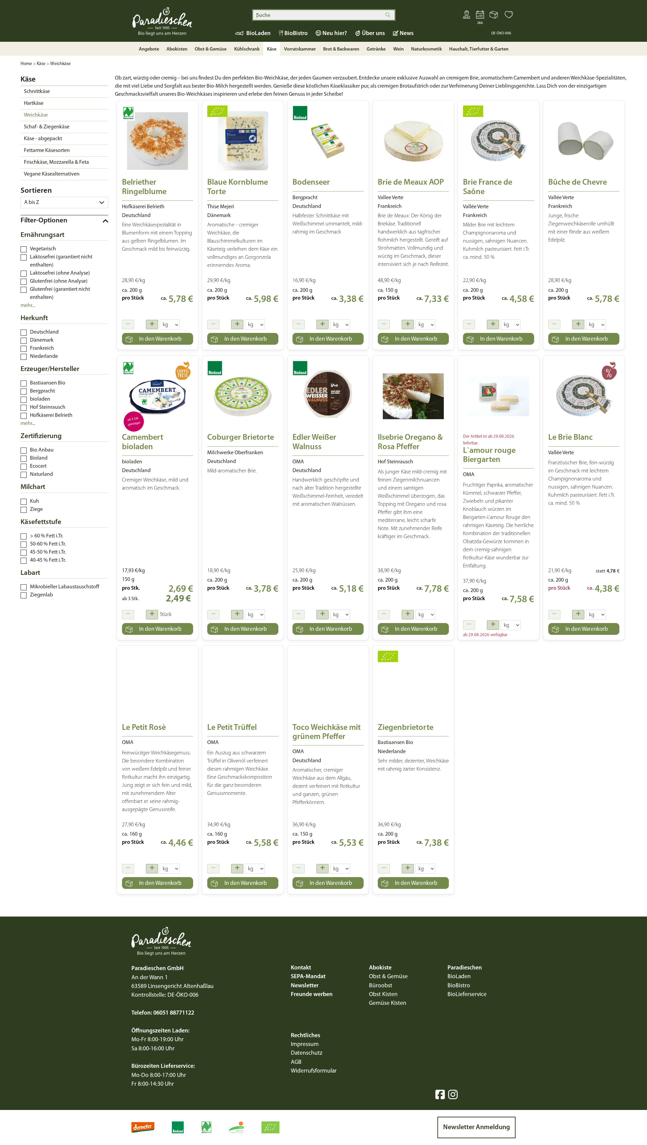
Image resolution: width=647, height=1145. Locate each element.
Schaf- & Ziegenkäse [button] (46, 127)
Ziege (36, 509)
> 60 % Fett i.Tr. (46, 536)
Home (26, 64)
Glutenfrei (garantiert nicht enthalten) (60, 293)
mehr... (28, 305)
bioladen (40, 399)
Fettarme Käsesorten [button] (47, 150)
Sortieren (36, 191)
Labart (30, 573)
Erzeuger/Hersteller (50, 369)
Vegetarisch (43, 249)
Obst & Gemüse (388, 977)
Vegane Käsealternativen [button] (52, 174)
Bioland (39, 458)
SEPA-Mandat (308, 977)
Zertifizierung (41, 436)
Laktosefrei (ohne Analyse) (60, 273)
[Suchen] (388, 15)
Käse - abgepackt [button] (43, 139)
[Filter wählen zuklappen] (64, 220)
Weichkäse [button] (36, 115)
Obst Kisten (383, 994)
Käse (41, 64)
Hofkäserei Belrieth (51, 415)
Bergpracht (42, 391)
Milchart (33, 487)
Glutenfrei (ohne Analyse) (59, 281)
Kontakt (301, 968)
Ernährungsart (42, 235)
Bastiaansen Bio (47, 383)
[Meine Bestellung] (494, 16)
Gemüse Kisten (387, 1003)
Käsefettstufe (41, 522)
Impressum (305, 1044)
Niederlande (44, 356)
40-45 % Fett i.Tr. (48, 560)
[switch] (24, 249)
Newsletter (304, 986)
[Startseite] (175, 24)
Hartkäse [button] (33, 103)
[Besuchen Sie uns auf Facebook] (440, 1094)
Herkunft (34, 318)
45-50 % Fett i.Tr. (48, 552)
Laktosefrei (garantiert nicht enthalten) (61, 261)
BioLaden (459, 977)
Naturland (41, 474)
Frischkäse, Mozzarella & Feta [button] (56, 162)
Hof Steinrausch (47, 407)
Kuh (34, 501)
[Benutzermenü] (466, 16)
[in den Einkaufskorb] (157, 339)
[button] (509, 16)
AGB (296, 1062)
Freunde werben (312, 994)
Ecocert (38, 466)
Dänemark (42, 340)
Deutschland (44, 332)
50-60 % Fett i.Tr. (48, 544)
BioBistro (459, 986)
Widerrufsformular (314, 1071)
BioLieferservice (467, 994)
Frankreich (42, 348)
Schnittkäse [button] (37, 91)
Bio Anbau (42, 450)
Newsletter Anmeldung (476, 1127)
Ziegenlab (41, 595)
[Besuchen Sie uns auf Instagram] (453, 1094)
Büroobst (380, 986)
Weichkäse (60, 64)
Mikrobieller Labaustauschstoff (64, 587)
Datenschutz (306, 1053)
